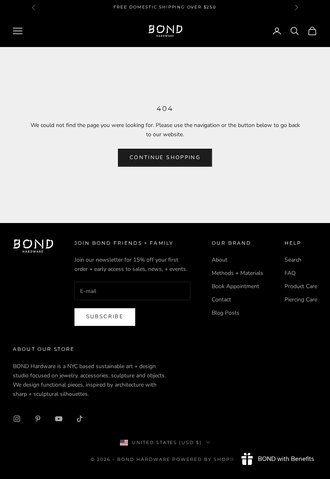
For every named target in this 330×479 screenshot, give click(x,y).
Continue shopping (165, 157)
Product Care (301, 286)
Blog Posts (225, 313)
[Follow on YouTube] (59, 419)
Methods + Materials (237, 273)
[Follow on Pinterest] (38, 419)
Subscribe (105, 316)
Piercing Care (301, 299)
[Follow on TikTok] (80, 419)
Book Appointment (235, 286)
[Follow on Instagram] (17, 419)
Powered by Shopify (205, 459)
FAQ (290, 273)
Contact (221, 299)
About (219, 260)
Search (293, 260)
